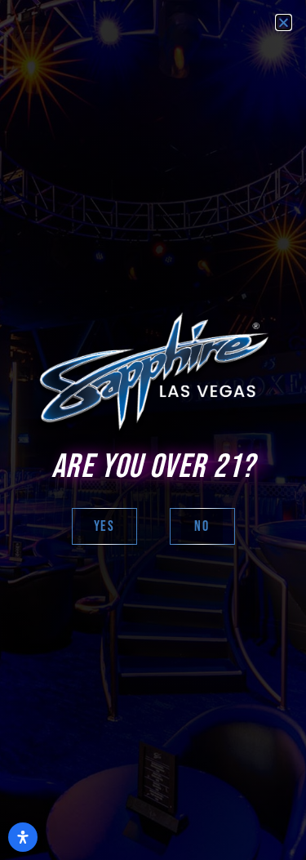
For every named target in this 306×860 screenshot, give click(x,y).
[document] (153, 430)
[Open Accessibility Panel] (23, 837)
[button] (283, 22)
